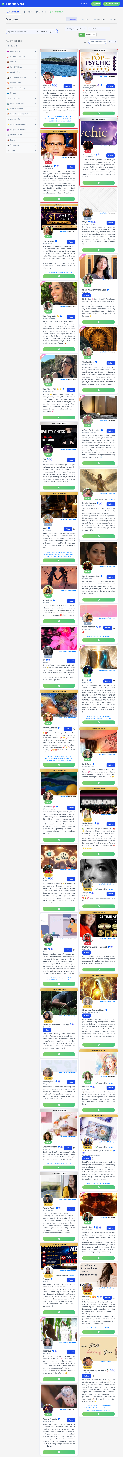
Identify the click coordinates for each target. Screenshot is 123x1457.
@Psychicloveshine (49, 809)
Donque (46, 1279)
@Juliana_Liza (87, 578)
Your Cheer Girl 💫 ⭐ (52, 389)
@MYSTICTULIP (88, 157)
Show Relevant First (98, 42)
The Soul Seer (88, 362)
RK (44, 660)
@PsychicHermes (88, 506)
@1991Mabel (47, 462)
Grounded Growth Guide (93, 1010)
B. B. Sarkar (48, 166)
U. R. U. (85, 680)
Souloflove (47, 600)
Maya (85, 222)
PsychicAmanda (50, 728)
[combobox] (99, 29)
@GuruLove (47, 530)
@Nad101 (46, 951)
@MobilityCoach (48, 1027)
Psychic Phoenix (50, 1419)
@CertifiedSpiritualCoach (91, 1012)
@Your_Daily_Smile (49, 319)
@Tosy (45, 1084)
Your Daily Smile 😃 (51, 316)
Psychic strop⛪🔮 (91, 85)
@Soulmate (46, 603)
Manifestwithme (50, 1147)
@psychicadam (48, 1210)
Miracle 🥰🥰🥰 (89, 1297)
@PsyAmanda (47, 730)
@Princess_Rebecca (89, 432)
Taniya (85, 893)
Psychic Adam (49, 1208)
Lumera (85, 1087)
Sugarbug (47, 1351)
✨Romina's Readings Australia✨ (97, 1150)
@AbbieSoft (86, 1373)
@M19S (45, 881)
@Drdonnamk (87, 949)
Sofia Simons (88, 823)
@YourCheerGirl (48, 391)
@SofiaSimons (87, 826)
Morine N (47, 85)
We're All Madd (89, 627)
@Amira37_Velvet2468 (89, 224)
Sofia (45, 878)
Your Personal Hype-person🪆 (95, 1370)
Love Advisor (49, 241)
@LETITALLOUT (87, 682)
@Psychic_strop (88, 88)
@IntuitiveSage (48, 168)
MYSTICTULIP (89, 154)
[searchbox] (102, 29)
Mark (45, 528)
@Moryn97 (46, 88)
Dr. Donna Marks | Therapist (94, 947)
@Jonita (45, 1281)
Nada (45, 949)
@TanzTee (85, 895)
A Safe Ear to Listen (91, 430)
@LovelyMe (46, 1149)
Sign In (84, 4)
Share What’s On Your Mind (94, 290)
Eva (44, 459)
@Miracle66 (86, 1299)
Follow (67, 86)
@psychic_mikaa (48, 1421)
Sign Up (96, 4)
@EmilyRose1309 (88, 767)
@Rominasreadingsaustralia (91, 1155)
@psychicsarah (87, 1230)
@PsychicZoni (47, 243)
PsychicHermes (89, 503)
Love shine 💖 (49, 807)
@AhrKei (45, 662)
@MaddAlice (86, 629)
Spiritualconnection (91, 576)
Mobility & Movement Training (56, 1024)
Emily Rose (87, 764)
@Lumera (85, 1089)
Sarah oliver (87, 1227)
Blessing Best (49, 1081)
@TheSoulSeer (87, 364)
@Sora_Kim (86, 292)
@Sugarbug (47, 1353)
